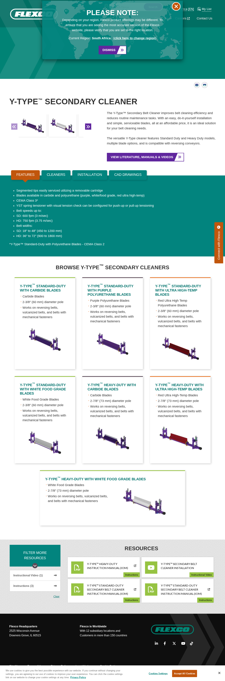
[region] (112, 673)
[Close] (219, 673)
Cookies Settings (158, 673)
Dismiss (108, 50)
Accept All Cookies (184, 673)
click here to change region (134, 38)
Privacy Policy (78, 677)
